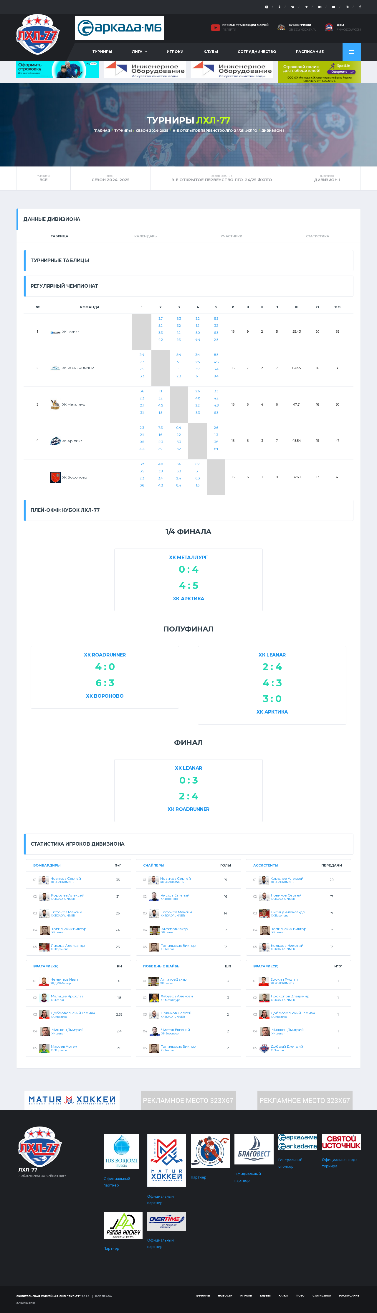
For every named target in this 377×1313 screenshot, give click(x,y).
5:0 (198, 333)
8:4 (216, 376)
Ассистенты (265, 865)
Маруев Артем (64, 1046)
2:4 (142, 355)
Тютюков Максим (66, 912)
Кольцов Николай (287, 945)
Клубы (211, 51)
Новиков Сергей (65, 878)
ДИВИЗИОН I (272, 131)
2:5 (142, 369)
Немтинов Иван (64, 979)
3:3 (160, 333)
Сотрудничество (257, 51)
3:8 (160, 471)
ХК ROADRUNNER (105, 655)
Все (43, 178)
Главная (101, 131)
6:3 (179, 318)
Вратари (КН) (46, 966)
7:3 (142, 362)
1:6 (160, 435)
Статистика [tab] (317, 236)
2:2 (198, 405)
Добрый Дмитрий (287, 1046)
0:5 (142, 442)
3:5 (142, 471)
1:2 (179, 333)
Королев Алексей (67, 895)
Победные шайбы (162, 966)
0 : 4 (188, 569)
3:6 (142, 391)
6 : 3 (105, 683)
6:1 (197, 376)
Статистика (321, 1295)
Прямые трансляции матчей (245, 24)
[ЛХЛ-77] (319, 71)
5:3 (216, 318)
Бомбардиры (47, 865)
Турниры (102, 51)
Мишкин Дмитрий (68, 1029)
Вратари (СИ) (266, 966)
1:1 (178, 369)
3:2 (179, 326)
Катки (283, 1295)
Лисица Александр (68, 945)
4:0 (197, 398)
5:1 (179, 362)
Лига (137, 51)
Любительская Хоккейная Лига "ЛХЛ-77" (48, 1296)
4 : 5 (188, 585)
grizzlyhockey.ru (302, 29)
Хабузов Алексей (177, 996)
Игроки (175, 51)
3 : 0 (272, 698)
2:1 (142, 405)
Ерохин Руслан (284, 979)
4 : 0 (105, 666)
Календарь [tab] (145, 236)
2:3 (216, 340)
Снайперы (153, 865)
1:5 (160, 413)
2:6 (198, 391)
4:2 (160, 340)
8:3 (216, 355)
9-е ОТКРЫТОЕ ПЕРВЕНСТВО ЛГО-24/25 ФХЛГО (214, 131)
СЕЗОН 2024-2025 (152, 131)
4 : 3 (272, 683)
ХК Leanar (272, 655)
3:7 (160, 318)
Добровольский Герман (73, 1013)
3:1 (142, 413)
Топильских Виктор (69, 929)
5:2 (160, 326)
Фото (300, 1295)
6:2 (179, 449)
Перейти (229, 29)
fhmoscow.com (349, 29)
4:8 (216, 405)
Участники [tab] (231, 236)
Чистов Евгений (175, 895)
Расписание (310, 51)
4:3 (216, 362)
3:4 (197, 355)
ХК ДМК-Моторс (61, 983)
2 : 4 (272, 666)
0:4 (178, 428)
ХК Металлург (188, 557)
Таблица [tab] (59, 236)
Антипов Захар (174, 929)
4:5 (160, 405)
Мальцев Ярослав (67, 996)
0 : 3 (188, 780)
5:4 (178, 355)
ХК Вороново (104, 696)
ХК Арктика (188, 598)
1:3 (179, 340)
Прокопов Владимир (290, 996)
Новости (225, 1295)
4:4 (197, 340)
